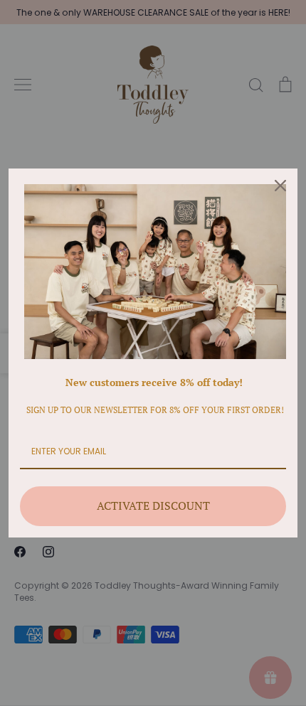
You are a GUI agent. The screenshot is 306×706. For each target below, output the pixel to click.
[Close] (280, 186)
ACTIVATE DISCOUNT (153, 505)
